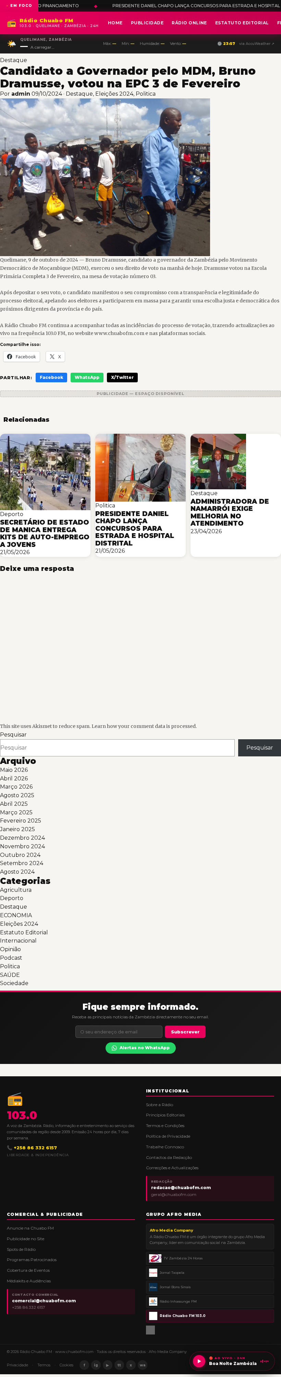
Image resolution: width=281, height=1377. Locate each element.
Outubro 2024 (20, 855)
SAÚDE (10, 975)
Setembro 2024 (21, 863)
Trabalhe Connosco (165, 1146)
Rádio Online (189, 22)
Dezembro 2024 (22, 838)
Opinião (10, 949)
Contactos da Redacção (169, 1157)
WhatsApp (87, 377)
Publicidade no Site (25, 1238)
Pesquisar (13, 734)
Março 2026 (16, 786)
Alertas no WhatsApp (145, 1047)
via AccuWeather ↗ (256, 43)
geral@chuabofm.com (173, 1194)
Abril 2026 (14, 778)
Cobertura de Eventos (28, 1270)
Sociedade (14, 983)
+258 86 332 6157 (28, 1307)
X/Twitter (122, 377)
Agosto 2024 (17, 872)
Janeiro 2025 (17, 829)
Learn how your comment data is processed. (144, 726)
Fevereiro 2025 (20, 820)
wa (143, 1365)
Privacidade (17, 1365)
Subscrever (185, 1031)
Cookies (66, 1365)
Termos (43, 1365)
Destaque (13, 60)
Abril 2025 (14, 804)
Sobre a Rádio (159, 1104)
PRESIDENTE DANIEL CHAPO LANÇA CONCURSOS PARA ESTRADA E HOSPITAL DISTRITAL (138, 5)
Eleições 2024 (114, 94)
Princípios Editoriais (165, 1114)
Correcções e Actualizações (172, 1167)
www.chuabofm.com (74, 1351)
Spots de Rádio (21, 1249)
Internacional (18, 940)
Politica (146, 94)
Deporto (11, 898)
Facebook (51, 377)
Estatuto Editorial (242, 22)
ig (96, 1365)
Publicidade (147, 22)
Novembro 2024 (22, 846)
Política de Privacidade (168, 1136)
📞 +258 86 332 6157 (32, 1147)
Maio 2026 (14, 770)
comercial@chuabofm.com (44, 1300)
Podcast (11, 958)
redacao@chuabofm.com (181, 1187)
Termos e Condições (165, 1125)
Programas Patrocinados (32, 1259)
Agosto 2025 (17, 795)
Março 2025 (16, 812)
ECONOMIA (16, 915)
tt (119, 1365)
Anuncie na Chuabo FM (30, 1228)
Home (115, 22)
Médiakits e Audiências (29, 1280)
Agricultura (16, 890)
